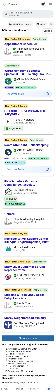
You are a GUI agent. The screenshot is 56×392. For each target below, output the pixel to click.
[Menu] (50, 4)
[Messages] (43, 4)
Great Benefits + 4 (15, 163)
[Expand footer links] (53, 389)
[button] (28, 14)
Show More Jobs (28, 338)
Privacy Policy (4, 389)
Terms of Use (18, 389)
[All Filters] (51, 24)
